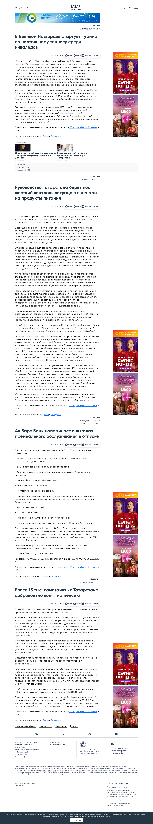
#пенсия (74, 726)
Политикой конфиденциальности (98, 816)
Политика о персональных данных (118, 783)
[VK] (36, 734)
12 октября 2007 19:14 (89, 180)
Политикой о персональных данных (72, 816)
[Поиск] (124, 8)
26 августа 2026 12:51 (89, 582)
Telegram (56, 136)
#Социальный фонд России (25, 726)
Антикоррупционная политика (117, 787)
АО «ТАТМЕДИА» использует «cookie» (118, 790)
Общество (95, 25)
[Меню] (136, 7)
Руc (16, 8)
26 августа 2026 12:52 (89, 421)
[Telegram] (63, 734)
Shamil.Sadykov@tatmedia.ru (116, 805)
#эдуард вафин (45, 726)
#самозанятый (61, 726)
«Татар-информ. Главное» (83, 127)
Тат (26, 8)
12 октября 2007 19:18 (90, 29)
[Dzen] (89, 734)
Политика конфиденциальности (117, 800)
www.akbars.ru (72, 548)
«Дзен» (45, 136)
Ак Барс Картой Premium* (30, 459)
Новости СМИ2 (23, 167)
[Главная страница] (76, 7)
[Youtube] (116, 734)
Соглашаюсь (76, 820)
